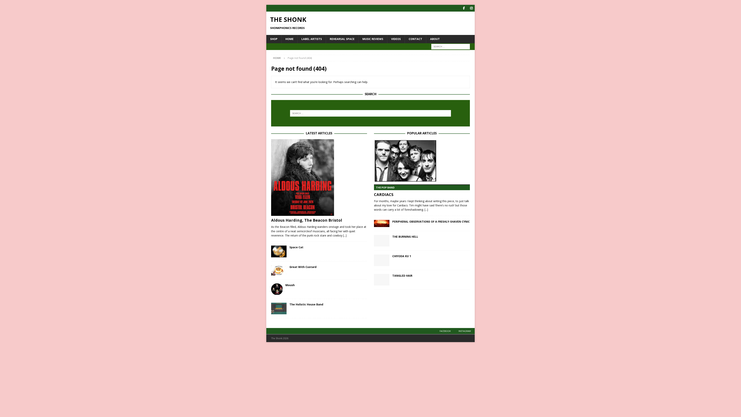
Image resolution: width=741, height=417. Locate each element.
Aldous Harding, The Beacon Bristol (306, 220)
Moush (290, 285)
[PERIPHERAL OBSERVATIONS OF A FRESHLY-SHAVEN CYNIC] (381, 223)
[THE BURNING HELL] (381, 241)
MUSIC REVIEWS (372, 39)
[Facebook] (463, 8)
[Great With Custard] (279, 270)
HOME (289, 39)
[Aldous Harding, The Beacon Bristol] (319, 177)
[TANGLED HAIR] (381, 280)
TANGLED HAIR (402, 275)
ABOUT (435, 39)
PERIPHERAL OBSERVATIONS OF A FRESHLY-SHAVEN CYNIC (431, 221)
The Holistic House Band (306, 304)
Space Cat (296, 247)
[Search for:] (450, 46)
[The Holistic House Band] (279, 308)
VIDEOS (396, 39)
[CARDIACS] (422, 160)
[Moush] (277, 289)
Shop (273, 39)
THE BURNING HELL (405, 236)
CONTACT (415, 39)
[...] (345, 235)
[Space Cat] (279, 251)
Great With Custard (302, 267)
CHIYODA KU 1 (401, 256)
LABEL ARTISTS (311, 39)
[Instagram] (471, 8)
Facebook (445, 331)
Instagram (464, 331)
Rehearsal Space (342, 39)
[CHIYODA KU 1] (381, 260)
